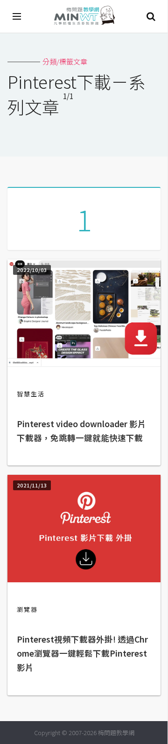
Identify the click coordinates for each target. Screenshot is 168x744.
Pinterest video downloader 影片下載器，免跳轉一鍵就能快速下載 (81, 431)
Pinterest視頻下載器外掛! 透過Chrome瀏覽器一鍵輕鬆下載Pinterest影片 (82, 653)
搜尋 (151, 16)
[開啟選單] (17, 16)
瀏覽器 (27, 609)
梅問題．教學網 (84, 16)
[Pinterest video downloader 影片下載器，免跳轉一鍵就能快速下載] (84, 364)
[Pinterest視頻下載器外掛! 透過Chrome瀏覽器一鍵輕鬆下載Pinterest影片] (84, 579)
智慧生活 (31, 393)
